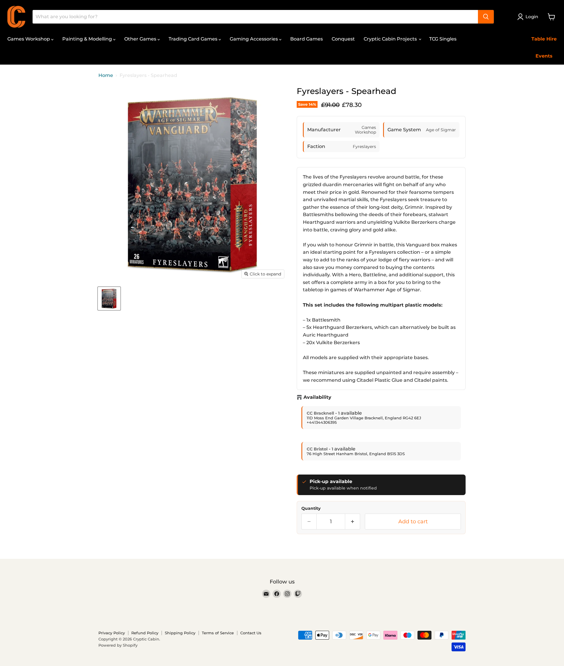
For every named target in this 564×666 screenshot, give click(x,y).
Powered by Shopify (117, 645)
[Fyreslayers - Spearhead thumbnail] (109, 298)
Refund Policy (144, 632)
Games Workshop (29, 39)
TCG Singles (442, 39)
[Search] (486, 16)
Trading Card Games (194, 39)
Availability (317, 397)
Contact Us (250, 632)
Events (544, 56)
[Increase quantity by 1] (352, 522)
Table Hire (544, 39)
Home (105, 75)
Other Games (140, 39)
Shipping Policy (180, 632)
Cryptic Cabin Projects (391, 39)
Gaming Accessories (254, 39)
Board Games (306, 39)
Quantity (310, 508)
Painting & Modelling (87, 39)
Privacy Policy (111, 632)
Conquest (343, 39)
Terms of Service (218, 632)
